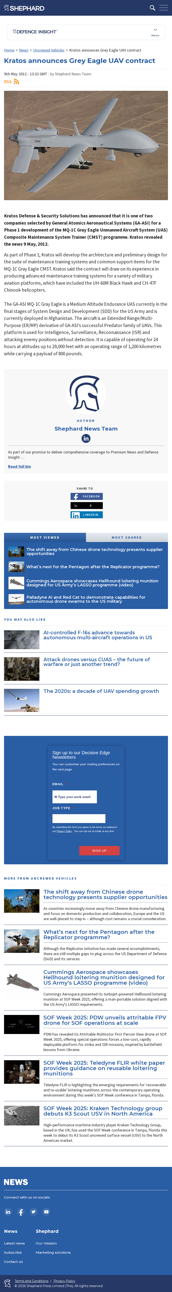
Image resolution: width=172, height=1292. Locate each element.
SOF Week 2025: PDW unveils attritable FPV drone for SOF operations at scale (104, 1020)
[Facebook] (21, 1212)
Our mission (46, 1243)
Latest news (14, 1243)
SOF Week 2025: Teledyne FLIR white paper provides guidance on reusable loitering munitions (104, 1068)
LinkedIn (86, 438)
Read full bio (19, 466)
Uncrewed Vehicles (48, 50)
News (23, 50)
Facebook (91, 496)
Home (9, 50)
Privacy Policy (64, 831)
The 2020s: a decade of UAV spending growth (101, 691)
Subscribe (13, 1252)
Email (59, 784)
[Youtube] (46, 1212)
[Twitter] (34, 1212)
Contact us (13, 1261)
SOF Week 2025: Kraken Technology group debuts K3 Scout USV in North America (102, 1111)
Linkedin (91, 515)
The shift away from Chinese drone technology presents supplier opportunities (105, 894)
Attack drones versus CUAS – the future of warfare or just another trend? (96, 662)
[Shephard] (24, 8)
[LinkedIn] (8, 1212)
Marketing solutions (53, 1252)
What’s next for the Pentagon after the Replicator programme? (99, 935)
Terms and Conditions (31, 1281)
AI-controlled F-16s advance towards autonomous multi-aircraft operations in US (97, 635)
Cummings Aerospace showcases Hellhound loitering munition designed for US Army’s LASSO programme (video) (104, 977)
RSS (8, 81)
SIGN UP (99, 850)
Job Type (62, 808)
